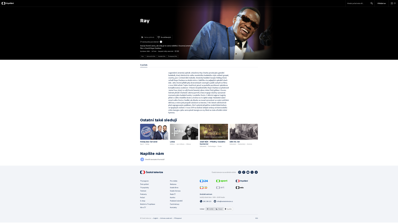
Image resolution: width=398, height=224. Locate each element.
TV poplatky (144, 187)
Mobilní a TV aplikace (147, 204)
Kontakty (173, 207)
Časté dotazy (174, 204)
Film (142, 56)
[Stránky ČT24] (204, 182)
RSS (256, 218)
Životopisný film (172, 56)
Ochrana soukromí (166, 218)
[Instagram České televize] (239, 172)
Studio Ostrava (175, 191)
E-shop (142, 201)
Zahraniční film (151, 56)
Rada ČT (173, 194)
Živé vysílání (144, 184)
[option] (210, 209)
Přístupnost (178, 218)
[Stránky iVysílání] (242, 182)
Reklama (173, 184)
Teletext (143, 191)
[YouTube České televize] (248, 172)
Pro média (173, 181)
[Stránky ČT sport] (221, 182)
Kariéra (172, 197)
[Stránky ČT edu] (239, 188)
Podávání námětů (176, 201)
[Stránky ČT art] (220, 188)
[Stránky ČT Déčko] (203, 188)
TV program (144, 181)
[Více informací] (161, 42)
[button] (154, 132)
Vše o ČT (143, 207)
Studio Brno (174, 187)
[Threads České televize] (256, 172)
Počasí (142, 197)
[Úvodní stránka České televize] (151, 172)
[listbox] (219, 209)
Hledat (372, 3)
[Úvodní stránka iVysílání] (10, 3)
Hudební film (162, 56)
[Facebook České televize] (243, 172)
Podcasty (143, 194)
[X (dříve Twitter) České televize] (252, 172)
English (155, 218)
